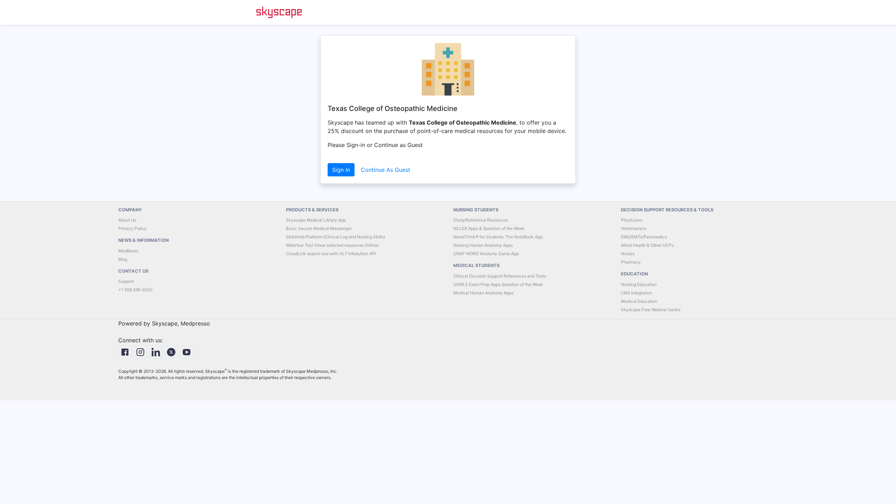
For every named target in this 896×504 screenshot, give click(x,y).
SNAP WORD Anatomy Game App (486, 253)
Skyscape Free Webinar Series (650, 309)
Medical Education (639, 301)
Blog (122, 259)
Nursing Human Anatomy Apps (483, 245)
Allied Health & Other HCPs (647, 245)
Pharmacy (631, 262)
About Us (127, 220)
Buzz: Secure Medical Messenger (319, 228)
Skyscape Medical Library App (316, 220)
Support (126, 281)
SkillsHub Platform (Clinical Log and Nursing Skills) (335, 236)
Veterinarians (633, 228)
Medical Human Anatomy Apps (483, 292)
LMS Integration (636, 292)
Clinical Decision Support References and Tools (499, 276)
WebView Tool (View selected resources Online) (332, 245)
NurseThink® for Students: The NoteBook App (497, 236)
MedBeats (128, 250)
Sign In (341, 169)
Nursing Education (639, 284)
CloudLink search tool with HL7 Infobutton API (331, 253)
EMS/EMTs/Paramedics (644, 236)
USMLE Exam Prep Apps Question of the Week (498, 284)
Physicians (631, 220)
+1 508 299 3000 (135, 289)
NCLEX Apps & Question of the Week (489, 228)
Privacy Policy (132, 228)
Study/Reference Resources (480, 220)
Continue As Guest (385, 169)
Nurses (628, 253)
